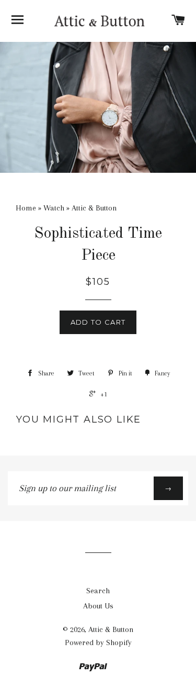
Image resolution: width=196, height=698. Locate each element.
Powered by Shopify (98, 642)
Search (98, 590)
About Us (98, 606)
